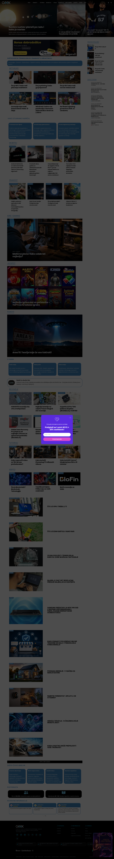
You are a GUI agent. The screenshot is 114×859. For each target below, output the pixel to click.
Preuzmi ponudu (57, 439)
